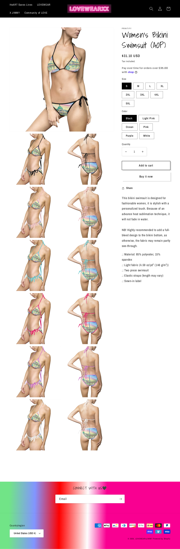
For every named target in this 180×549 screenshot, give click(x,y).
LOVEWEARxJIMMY (144, 538)
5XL (128, 103)
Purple (129, 136)
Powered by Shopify (161, 538)
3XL (142, 94)
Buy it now (146, 176)
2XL (128, 94)
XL (162, 86)
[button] (151, 9)
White (146, 136)
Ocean (130, 127)
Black (129, 118)
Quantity (126, 144)
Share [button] (129, 188)
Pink (146, 127)
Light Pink (149, 118)
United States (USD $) (25, 533)
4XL (157, 94)
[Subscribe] (120, 499)
